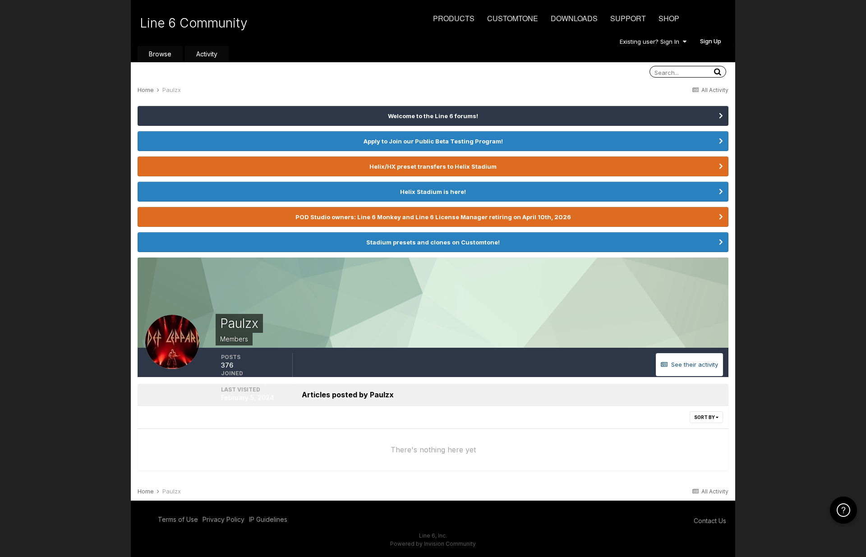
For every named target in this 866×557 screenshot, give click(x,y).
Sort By (705, 417)
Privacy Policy (223, 519)
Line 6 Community (194, 23)
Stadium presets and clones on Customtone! (433, 242)
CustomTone (512, 18)
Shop (669, 18)
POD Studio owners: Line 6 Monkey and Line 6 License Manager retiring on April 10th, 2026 (433, 217)
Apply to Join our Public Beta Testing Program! (433, 141)
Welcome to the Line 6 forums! (433, 116)
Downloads (574, 18)
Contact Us (710, 521)
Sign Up (710, 41)
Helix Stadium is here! (433, 191)
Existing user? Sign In (651, 41)
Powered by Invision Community (433, 543)
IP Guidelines (268, 519)
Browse (160, 54)
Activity (206, 54)
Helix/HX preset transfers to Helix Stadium (433, 166)
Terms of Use (178, 519)
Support (628, 18)
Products (453, 18)
